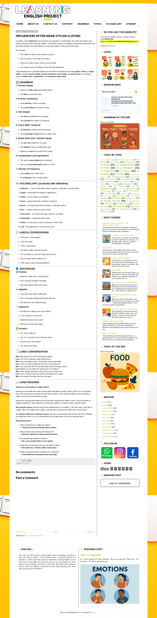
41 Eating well (133, 201)
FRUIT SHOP (107, 248)
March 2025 (106, 414)
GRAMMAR (83, 24)
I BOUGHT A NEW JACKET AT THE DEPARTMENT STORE (115, 224)
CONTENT (67, 24)
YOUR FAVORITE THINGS (121, 258)
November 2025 (108, 436)
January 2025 (107, 408)
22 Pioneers (113, 184)
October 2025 (107, 433)
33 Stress (124, 193)
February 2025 (108, 411)
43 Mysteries (122, 204)
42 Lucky (108, 204)
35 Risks (107, 196)
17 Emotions (110, 179)
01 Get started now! (107, 160)
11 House (125, 170)
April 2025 (106, 417)
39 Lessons (130, 198)
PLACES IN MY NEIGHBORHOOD (124, 282)
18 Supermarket (128, 179)
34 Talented (135, 193)
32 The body (110, 193)
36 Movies (121, 196)
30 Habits (119, 191)
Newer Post (20, 532)
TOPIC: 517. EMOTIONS (90, 555)
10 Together (107, 170)
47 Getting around (124, 209)
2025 (105, 405)
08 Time (105, 167)
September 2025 (108, 430)
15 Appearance (118, 177)
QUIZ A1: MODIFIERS (120, 483)
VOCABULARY (113, 24)
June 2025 (106, 424)
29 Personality (105, 191)
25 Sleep (119, 186)
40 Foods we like (110, 200)
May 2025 (106, 421)
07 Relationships (125, 164)
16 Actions (134, 177)
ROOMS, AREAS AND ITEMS (113, 321)
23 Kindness (127, 184)
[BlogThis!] (24, 460)
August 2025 (107, 427)
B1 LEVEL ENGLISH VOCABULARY (125, 309)
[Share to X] (26, 460)
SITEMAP (131, 24)
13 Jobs (119, 174)
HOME (19, 24)
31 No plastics (132, 191)
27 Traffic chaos (121, 189)
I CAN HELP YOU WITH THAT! (123, 235)
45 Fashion (26, 463)
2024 (105, 402)
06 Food (105, 164)
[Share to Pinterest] (31, 460)
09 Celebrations (125, 167)
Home (56, 532)
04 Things (115, 162)
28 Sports (132, 189)
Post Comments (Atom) (34, 535)
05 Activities (129, 162)
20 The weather (124, 182)
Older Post (91, 532)
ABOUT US (33, 24)
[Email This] (22, 460)
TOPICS (97, 24)
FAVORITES (116, 270)
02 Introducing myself (125, 160)
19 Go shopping (107, 181)
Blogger (94, 612)
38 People (116, 198)
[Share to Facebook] (28, 460)
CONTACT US (50, 24)
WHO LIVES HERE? (109, 333)
